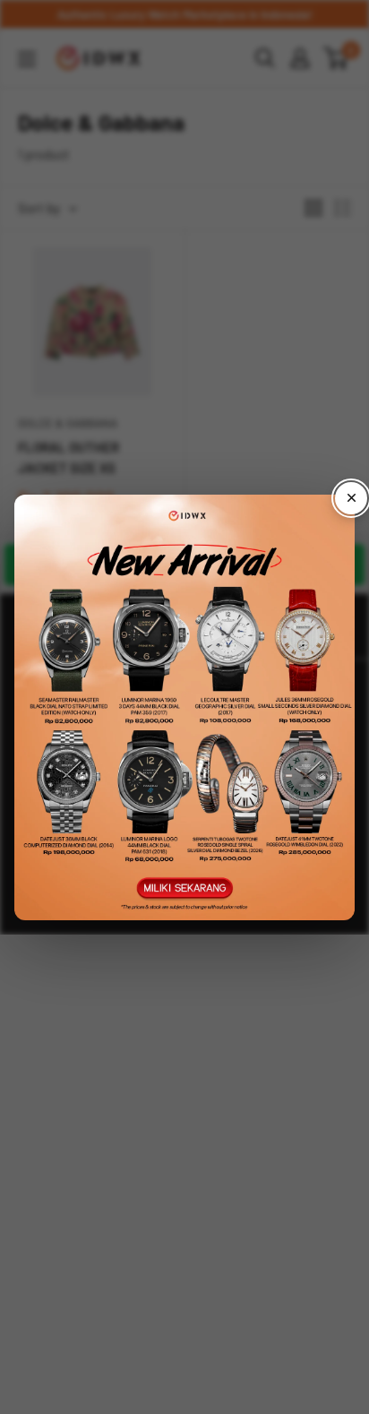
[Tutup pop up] (351, 498)
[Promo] (184, 707)
